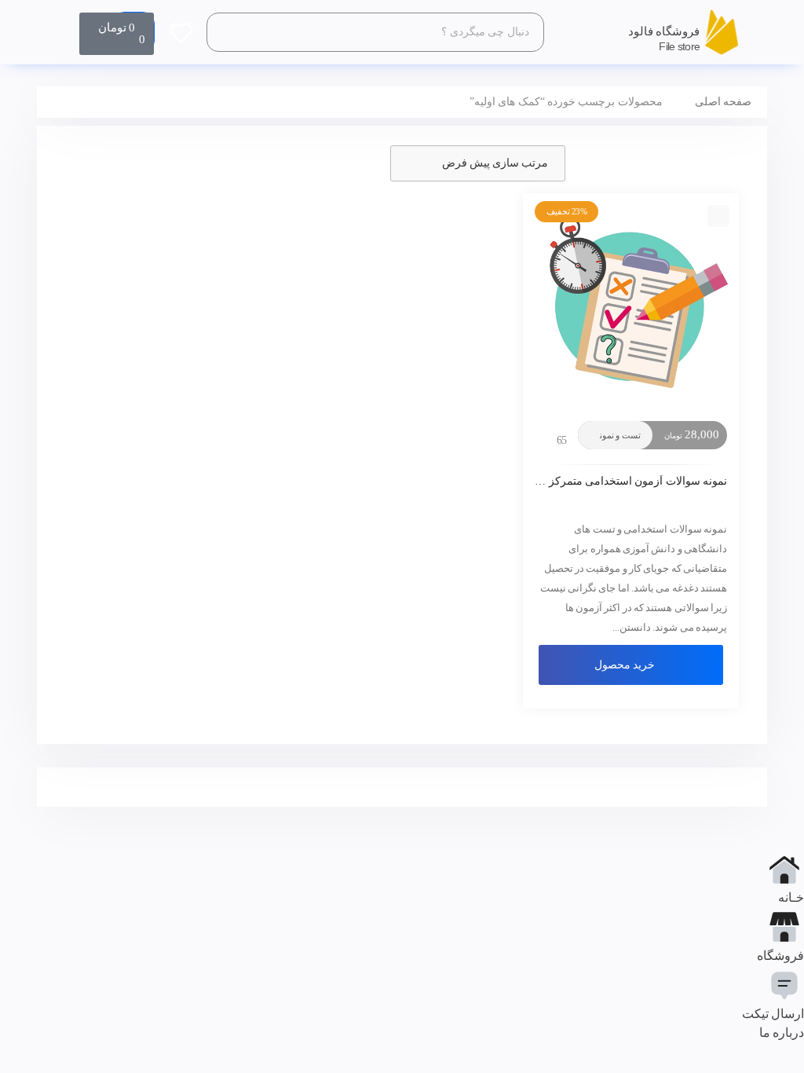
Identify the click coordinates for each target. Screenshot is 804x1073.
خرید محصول (624, 665)
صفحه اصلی (723, 102)
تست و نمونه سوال (607, 435)
